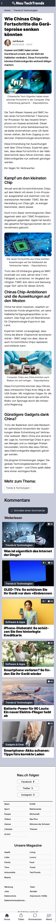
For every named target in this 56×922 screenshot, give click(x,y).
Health (7, 852)
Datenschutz (10, 896)
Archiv (7, 834)
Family (7, 862)
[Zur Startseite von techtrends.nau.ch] (28, 3)
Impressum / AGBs (38, 896)
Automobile (9, 872)
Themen (33, 829)
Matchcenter (35, 809)
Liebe (6, 857)
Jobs (6, 891)
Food (32, 862)
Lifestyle (8, 829)
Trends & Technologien (25, 10)
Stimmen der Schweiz (40, 824)
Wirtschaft (34, 814)
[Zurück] (1, 3)
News (7, 804)
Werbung (8, 887)
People (7, 814)
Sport (7, 809)
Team (32, 887)
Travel (32, 867)
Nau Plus (34, 819)
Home (7, 10)
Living (32, 852)
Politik (32, 804)
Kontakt (33, 891)
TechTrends (35, 872)
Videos (7, 819)
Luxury (33, 857)
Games (7, 824)
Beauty (7, 877)
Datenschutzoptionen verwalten (15, 900)
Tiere (6, 867)
